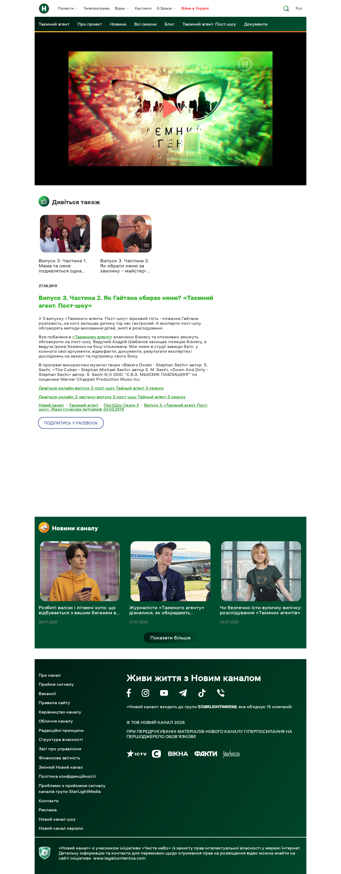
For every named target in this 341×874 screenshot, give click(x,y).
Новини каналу (75, 528)
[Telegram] (183, 694)
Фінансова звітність (59, 758)
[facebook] (129, 694)
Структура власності (61, 739)
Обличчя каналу (56, 721)
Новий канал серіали (61, 828)
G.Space (164, 8)
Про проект (90, 24)
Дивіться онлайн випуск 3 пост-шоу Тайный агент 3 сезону (101, 388)
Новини (118, 24)
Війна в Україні (195, 8)
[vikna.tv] (178, 755)
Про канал (50, 675)
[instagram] (145, 694)
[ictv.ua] (137, 755)
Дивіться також (76, 202)
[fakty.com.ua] (205, 755)
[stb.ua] (156, 755)
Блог (169, 24)
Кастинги (143, 8)
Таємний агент (54, 24)
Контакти (49, 801)
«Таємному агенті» (92, 337)
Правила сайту (54, 702)
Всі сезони (145, 24)
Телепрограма (96, 8)
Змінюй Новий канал (61, 767)
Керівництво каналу (60, 712)
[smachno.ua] (231, 755)
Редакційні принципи (61, 730)
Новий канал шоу (57, 819)
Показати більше (170, 637)
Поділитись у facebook (71, 423)
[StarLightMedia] (217, 706)
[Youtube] (164, 694)
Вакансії (47, 693)
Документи (256, 24)
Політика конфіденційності (67, 776)
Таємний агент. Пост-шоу (209, 24)
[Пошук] (286, 10)
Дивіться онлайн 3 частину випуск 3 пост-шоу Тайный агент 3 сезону (112, 397)
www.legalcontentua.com (119, 858)
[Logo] (44, 8)
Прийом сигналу (56, 684)
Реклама (48, 810)
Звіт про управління (60, 749)
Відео (120, 8)
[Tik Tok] (202, 694)
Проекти (66, 8)
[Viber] (221, 694)
